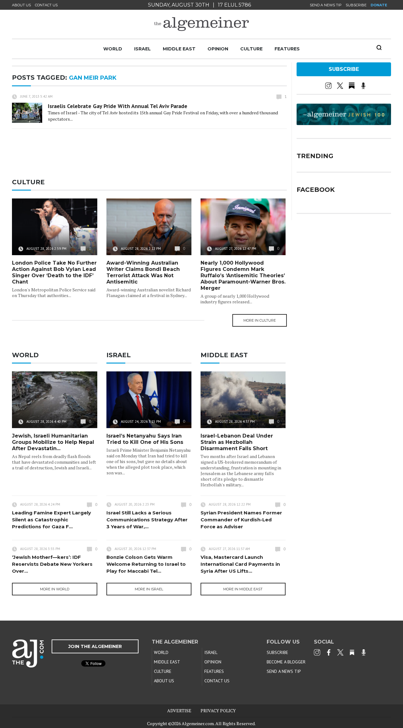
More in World (54, 589)
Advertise (179, 711)
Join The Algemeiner (95, 646)
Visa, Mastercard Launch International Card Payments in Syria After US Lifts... (240, 564)
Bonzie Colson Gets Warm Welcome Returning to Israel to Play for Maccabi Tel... (146, 564)
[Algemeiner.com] (201, 24)
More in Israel (149, 589)
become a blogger (286, 662)
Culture (251, 49)
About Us (21, 5)
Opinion (217, 49)
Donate (379, 5)
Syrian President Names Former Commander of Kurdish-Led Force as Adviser (241, 520)
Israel (142, 49)
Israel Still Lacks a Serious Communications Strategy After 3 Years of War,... (147, 520)
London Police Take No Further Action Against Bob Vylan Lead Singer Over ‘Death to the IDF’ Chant (54, 272)
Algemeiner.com (198, 723)
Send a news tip (326, 5)
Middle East (179, 49)
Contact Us (46, 5)
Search (379, 47)
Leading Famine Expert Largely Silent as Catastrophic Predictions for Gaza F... (51, 520)
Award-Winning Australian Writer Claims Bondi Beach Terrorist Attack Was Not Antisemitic (143, 272)
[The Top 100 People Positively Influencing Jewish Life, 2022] (344, 123)
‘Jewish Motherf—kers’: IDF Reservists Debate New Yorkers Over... (52, 564)
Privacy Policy (218, 711)
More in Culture (259, 320)
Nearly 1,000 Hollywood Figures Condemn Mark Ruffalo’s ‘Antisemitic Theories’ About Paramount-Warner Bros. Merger (243, 275)
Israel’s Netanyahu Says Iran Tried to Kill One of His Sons (144, 439)
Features (287, 49)
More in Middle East (243, 589)
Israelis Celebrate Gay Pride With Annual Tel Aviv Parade (117, 106)
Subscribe (356, 5)
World (112, 49)
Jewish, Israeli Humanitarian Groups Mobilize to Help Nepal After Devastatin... (53, 442)
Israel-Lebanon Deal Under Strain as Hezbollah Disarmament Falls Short (237, 442)
